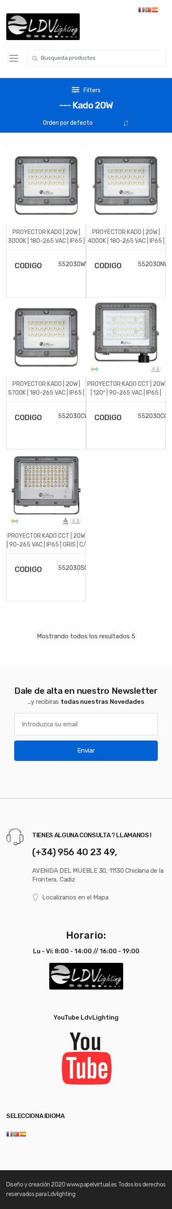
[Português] (16, 1134)
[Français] (9, 1134)
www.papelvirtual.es (91, 1184)
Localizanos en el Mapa (75, 897)
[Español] (23, 1134)
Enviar (86, 750)
